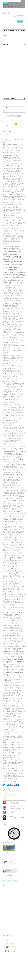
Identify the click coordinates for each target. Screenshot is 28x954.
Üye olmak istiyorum (20, 25)
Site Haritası (6, 134)
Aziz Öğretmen (12, 813)
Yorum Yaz (13, 781)
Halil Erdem (12, 811)
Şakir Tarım (11, 816)
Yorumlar (6, 781)
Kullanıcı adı (13, 16)
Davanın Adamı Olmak (14, 803)
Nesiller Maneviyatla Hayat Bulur (16, 808)
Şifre (15, 18)
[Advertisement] (7, 72)
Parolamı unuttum (21, 23)
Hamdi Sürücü (12, 806)
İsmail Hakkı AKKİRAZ (14, 802)
